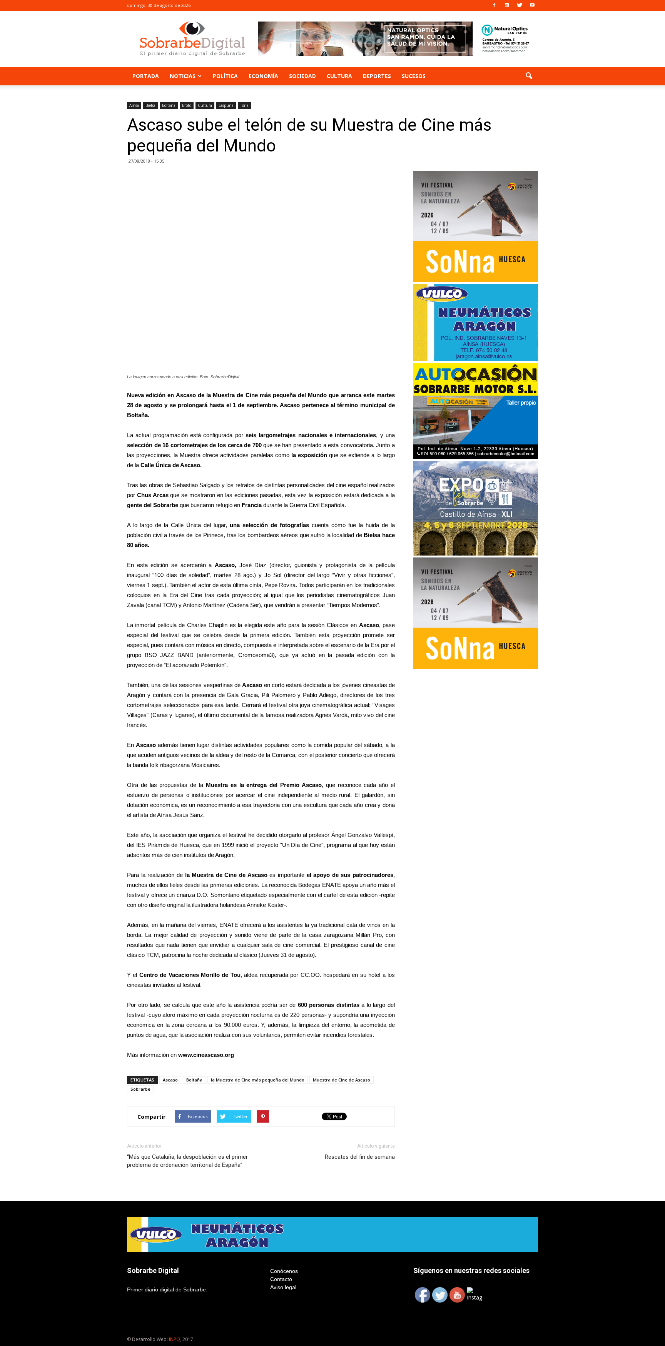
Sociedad (302, 76)
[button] (529, 76)
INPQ (174, 1339)
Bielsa (150, 105)
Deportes (377, 76)
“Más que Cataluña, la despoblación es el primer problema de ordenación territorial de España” (187, 1160)
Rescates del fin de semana (360, 1156)
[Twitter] (519, 5)
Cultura (339, 76)
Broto (186, 105)
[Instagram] (507, 5)
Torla (244, 105)
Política (225, 76)
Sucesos (414, 76)
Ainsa (134, 105)
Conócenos (284, 1271)
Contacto (281, 1279)
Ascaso (170, 1080)
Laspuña (226, 105)
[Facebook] (494, 5)
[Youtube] (532, 5)
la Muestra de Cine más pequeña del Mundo (257, 1080)
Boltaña (168, 105)
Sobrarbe (140, 1089)
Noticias (182, 76)
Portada (145, 76)
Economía (263, 76)
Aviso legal (283, 1287)
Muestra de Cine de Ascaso (341, 1080)
